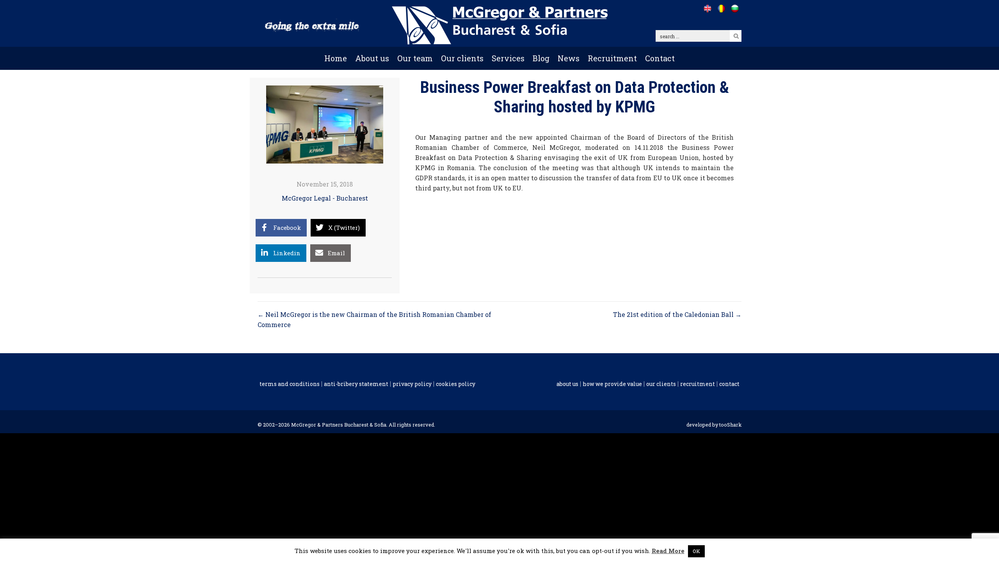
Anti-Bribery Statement (356, 384)
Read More (668, 551)
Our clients (462, 58)
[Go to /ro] (721, 8)
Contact (660, 58)
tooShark (730, 425)
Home (335, 58)
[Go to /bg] (734, 8)
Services (508, 58)
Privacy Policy (412, 384)
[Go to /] (707, 8)
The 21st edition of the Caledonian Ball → (677, 314)
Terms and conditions (290, 384)
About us (372, 58)
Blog (541, 58)
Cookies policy (455, 384)
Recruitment (612, 58)
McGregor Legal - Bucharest (325, 198)
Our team (415, 58)
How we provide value (612, 384)
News (568, 58)
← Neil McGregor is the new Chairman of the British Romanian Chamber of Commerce (374, 319)
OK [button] (696, 551)
